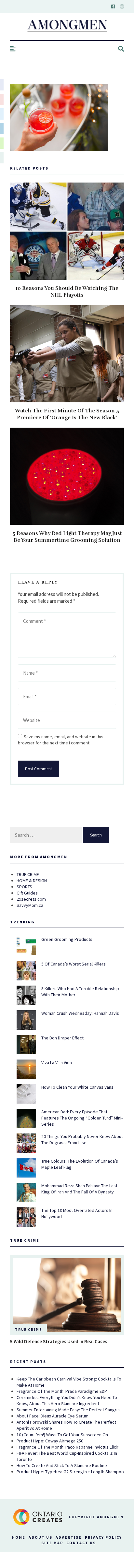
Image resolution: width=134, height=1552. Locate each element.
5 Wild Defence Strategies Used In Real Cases (58, 1341)
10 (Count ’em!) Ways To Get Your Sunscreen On (62, 1435)
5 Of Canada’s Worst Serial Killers (73, 964)
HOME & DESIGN (32, 880)
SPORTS (24, 887)
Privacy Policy (103, 1537)
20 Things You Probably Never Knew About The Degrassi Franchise (82, 1139)
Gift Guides (27, 893)
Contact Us (81, 1542)
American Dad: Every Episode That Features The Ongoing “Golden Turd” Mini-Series (82, 1118)
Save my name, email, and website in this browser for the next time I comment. (60, 740)
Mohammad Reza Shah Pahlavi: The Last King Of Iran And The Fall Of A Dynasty (79, 1189)
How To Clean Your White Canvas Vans (77, 1087)
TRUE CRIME (28, 874)
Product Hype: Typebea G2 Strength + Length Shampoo (70, 1472)
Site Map (52, 1542)
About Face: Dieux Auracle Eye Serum (52, 1416)
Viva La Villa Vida (56, 1062)
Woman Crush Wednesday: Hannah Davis (80, 1013)
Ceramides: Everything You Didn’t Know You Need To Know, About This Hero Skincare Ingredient (67, 1400)
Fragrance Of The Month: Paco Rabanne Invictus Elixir (67, 1447)
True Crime (28, 1329)
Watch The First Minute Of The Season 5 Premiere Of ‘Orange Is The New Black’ (67, 414)
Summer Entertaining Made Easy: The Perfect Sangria (68, 1410)
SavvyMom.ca (30, 905)
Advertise (69, 1537)
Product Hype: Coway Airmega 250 (50, 1441)
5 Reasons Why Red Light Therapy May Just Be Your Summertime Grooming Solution (67, 536)
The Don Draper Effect (62, 1038)
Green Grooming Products (66, 939)
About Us (40, 1537)
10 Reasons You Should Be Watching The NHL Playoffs (67, 291)
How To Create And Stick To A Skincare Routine (62, 1465)
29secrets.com (31, 899)
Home (18, 1537)
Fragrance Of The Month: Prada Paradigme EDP (62, 1391)
